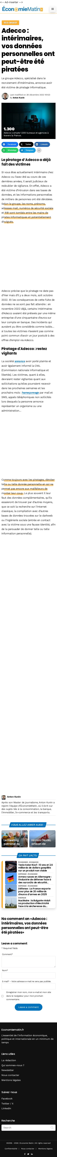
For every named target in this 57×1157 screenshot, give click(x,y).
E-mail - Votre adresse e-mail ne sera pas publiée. (26, 981)
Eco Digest (10, 22)
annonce (20, 361)
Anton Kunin (14, 796)
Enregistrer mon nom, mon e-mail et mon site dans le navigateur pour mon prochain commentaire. (28, 996)
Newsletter (7, 1070)
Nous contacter (10, 1075)
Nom (5, 970)
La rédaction (8, 1060)
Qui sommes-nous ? (12, 1065)
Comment (7, 954)
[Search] (52, 1127)
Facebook (6, 1098)
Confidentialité (11, 1149)
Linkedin (6, 1108)
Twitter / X (7, 1103)
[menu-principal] (53, 9)
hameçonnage (30, 392)
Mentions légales (11, 1080)
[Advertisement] (28, 256)
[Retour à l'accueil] (22, 8)
